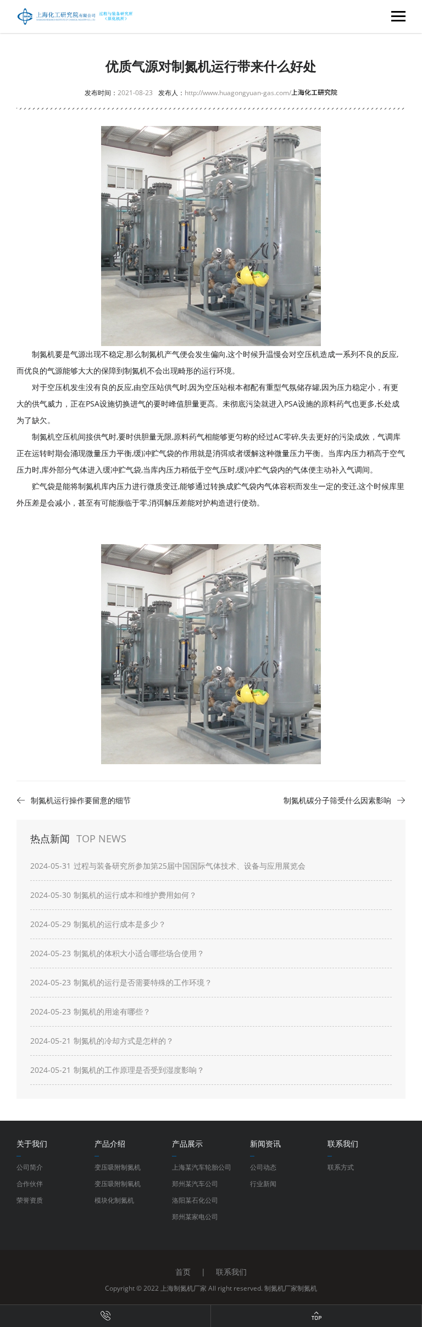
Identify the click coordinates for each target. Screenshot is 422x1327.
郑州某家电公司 (195, 1216)
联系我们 (231, 1271)
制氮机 (307, 1288)
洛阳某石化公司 (195, 1200)
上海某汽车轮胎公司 (201, 1167)
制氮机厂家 (280, 1288)
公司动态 (263, 1167)
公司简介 (29, 1167)
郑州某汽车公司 (195, 1183)
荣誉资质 (29, 1200)
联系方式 (340, 1167)
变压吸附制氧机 (118, 1183)
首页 (183, 1271)
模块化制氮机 (114, 1200)
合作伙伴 (29, 1183)
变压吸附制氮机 (118, 1167)
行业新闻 (263, 1183)
